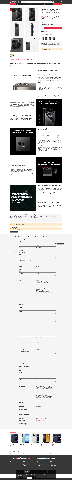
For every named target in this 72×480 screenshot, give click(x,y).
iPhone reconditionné (22, 424)
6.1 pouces (37, 273)
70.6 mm (37, 370)
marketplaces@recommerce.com (41, 420)
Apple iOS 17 (37, 349)
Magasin (56, 2)
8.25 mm (37, 372)
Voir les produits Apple (14, 231)
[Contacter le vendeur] (52, 18)
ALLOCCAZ (43, 17)
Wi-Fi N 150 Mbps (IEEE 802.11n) (40, 335)
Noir (36, 377)
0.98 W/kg (37, 264)
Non (36, 271)
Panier (61, 2)
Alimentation (11, 248)
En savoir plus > (20, 475)
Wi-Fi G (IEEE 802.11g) (39, 337)
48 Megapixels (38, 321)
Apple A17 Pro (38, 302)
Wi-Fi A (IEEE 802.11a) (39, 339)
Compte (59, 2)
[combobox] (23, 2)
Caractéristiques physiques (13, 249)
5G (36, 257)
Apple (42, 7)
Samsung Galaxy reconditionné (29, 424)
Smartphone (11, 247)
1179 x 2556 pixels (38, 278)
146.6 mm (37, 368)
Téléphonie (11, 240)
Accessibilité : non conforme (54, 467)
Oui (36, 254)
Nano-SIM (37, 256)
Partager (44, 47)
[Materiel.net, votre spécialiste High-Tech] (14, 2)
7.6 (36, 384)
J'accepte (29, 477)
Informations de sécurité (13, 252)
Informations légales (12, 251)
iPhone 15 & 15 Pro (38, 247)
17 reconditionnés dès (58, 17)
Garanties (11, 250)
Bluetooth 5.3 (38, 328)
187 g (36, 374)
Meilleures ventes (13, 431)
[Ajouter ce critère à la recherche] (55, 243)
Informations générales (13, 239)
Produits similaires (20, 431)
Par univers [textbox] (23, 1)
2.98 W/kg (37, 266)
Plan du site (51, 462)
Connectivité (11, 246)
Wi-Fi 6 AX (37, 332)
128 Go (37, 309)
